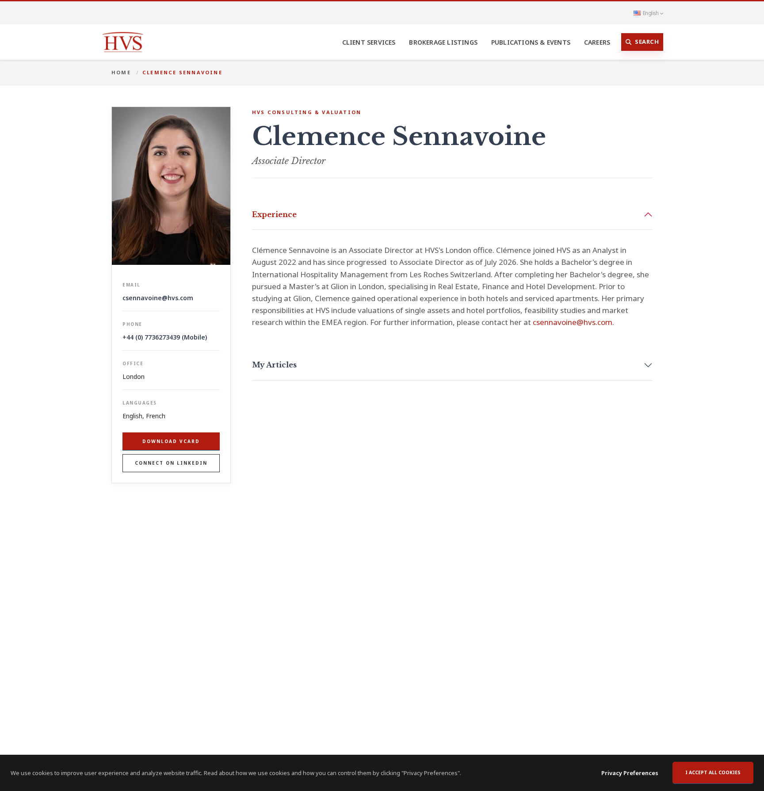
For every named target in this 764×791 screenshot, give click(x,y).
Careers (597, 42)
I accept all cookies (713, 772)
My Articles (274, 364)
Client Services (369, 42)
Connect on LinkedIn (171, 463)
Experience (274, 214)
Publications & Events (530, 42)
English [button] (651, 12)
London (133, 376)
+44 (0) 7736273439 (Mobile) (164, 337)
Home (121, 72)
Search (647, 42)
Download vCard (171, 441)
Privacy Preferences (629, 773)
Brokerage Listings (443, 42)
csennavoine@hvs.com (157, 298)
